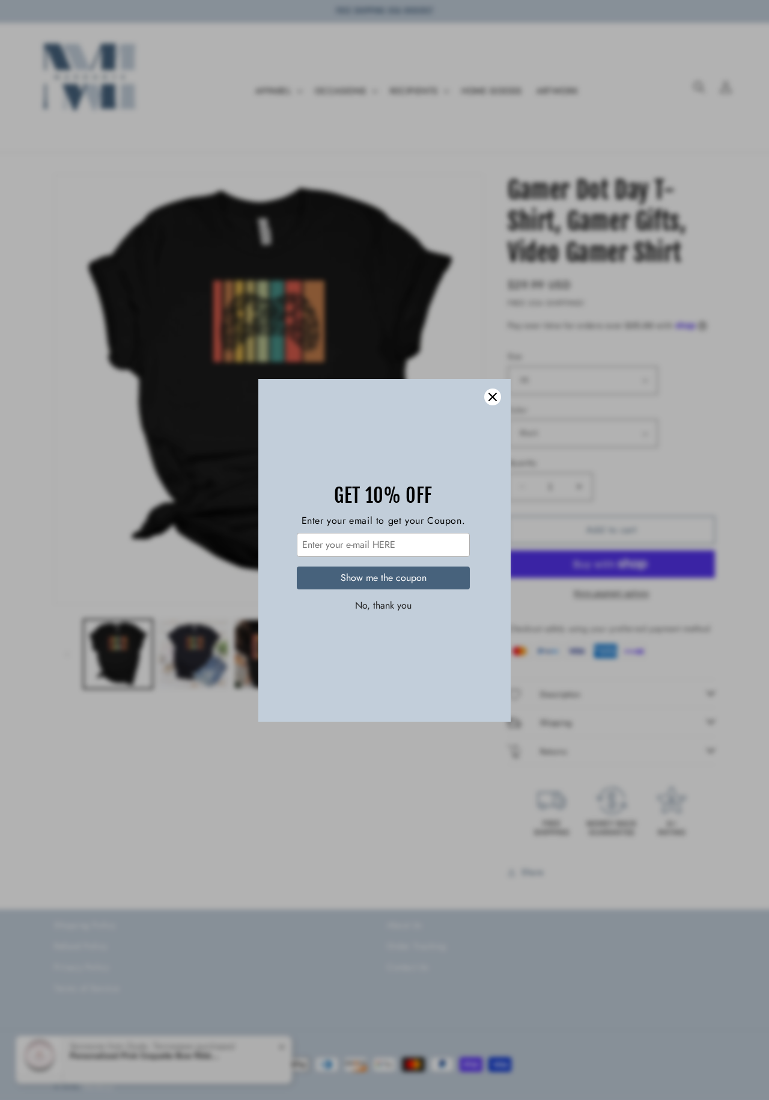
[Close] (492, 397)
